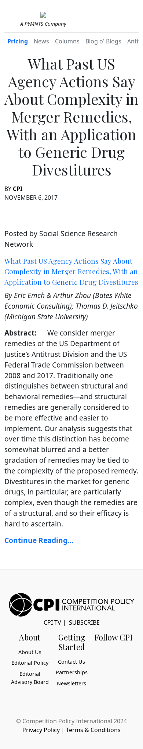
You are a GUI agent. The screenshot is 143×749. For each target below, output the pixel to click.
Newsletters (71, 683)
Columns (67, 41)
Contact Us (71, 661)
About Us (29, 652)
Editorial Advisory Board (30, 677)
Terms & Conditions (93, 730)
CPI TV (52, 622)
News (41, 41)
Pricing (17, 41)
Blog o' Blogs (103, 41)
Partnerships (72, 672)
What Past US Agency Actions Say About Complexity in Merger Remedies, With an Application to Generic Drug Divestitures (71, 271)
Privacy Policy (41, 730)
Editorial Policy (29, 662)
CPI (17, 189)
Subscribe (84, 622)
